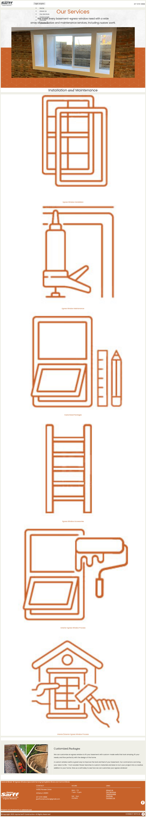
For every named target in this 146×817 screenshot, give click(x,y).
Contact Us (44, 23)
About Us (43, 11)
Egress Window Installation (73, 202)
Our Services (44, 14)
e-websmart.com (26, 810)
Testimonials (44, 17)
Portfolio (43, 20)
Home (42, 8)
